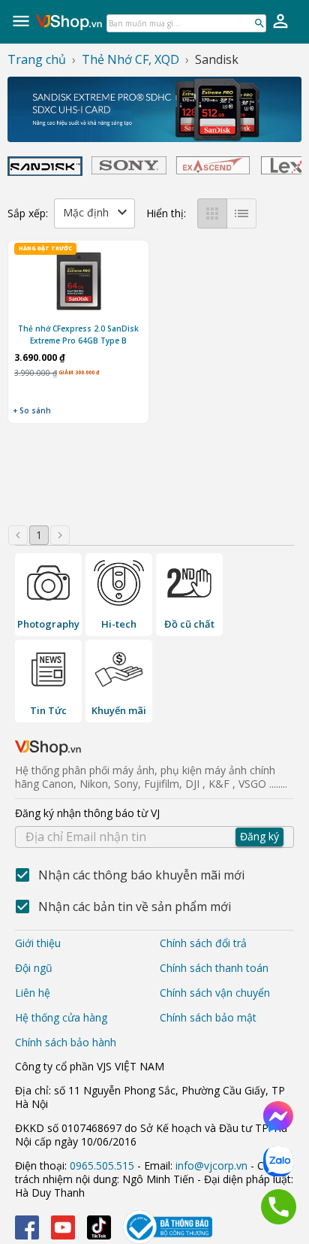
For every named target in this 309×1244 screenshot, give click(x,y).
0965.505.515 (102, 1165)
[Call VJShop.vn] (278, 1206)
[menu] (21, 21)
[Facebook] (27, 1227)
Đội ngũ (33, 968)
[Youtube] (63, 1227)
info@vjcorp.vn (212, 1165)
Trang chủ (37, 59)
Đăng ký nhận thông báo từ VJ (147, 825)
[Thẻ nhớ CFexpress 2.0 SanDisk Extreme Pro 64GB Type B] (78, 283)
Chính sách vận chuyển (215, 992)
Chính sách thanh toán (214, 968)
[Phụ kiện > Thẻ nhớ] (155, 109)
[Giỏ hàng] (281, 21)
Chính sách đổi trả (203, 943)
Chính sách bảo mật (208, 1017)
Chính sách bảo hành (65, 1042)
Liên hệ (32, 992)
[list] (241, 213)
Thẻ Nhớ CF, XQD (130, 59)
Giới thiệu (38, 943)
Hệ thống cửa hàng (61, 1017)
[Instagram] (99, 1227)
